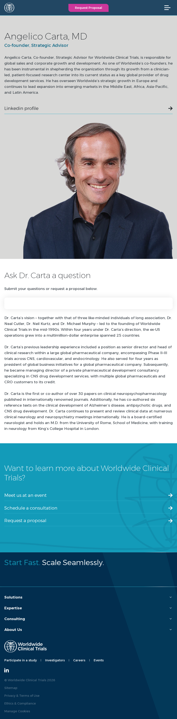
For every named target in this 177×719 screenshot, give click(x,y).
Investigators (55, 660)
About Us (13, 629)
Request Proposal (88, 8)
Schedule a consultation (30, 508)
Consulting (14, 619)
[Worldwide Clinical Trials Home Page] (7, 7)
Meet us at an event (25, 495)
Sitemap (10, 688)
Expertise (13, 608)
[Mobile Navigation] (169, 7)
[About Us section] (170, 629)
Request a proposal (25, 520)
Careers (79, 660)
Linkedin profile (21, 108)
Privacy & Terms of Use (22, 696)
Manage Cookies (17, 711)
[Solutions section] (170, 597)
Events (99, 660)
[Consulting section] (170, 618)
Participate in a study (20, 660)
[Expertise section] (170, 608)
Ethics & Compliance (20, 703)
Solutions (13, 597)
